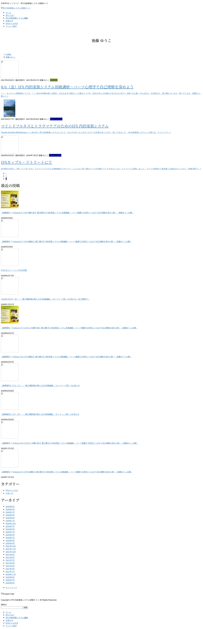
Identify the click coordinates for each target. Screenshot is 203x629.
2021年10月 (11, 551)
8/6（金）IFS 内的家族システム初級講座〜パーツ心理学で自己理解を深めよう (67, 86)
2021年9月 (10, 554)
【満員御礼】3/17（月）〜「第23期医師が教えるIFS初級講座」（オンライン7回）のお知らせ (40, 414)
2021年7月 (10, 560)
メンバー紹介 (11, 625)
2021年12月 (11, 546)
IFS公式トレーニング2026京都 (14, 270)
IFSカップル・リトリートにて (26, 162)
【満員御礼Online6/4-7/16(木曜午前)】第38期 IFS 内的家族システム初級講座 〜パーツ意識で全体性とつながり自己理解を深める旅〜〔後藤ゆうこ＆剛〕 (67, 212)
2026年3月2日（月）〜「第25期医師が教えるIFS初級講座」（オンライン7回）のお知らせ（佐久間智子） (45, 299)
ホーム (8, 612)
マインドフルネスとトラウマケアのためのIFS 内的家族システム (55, 125)
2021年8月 (10, 557)
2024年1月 (10, 532)
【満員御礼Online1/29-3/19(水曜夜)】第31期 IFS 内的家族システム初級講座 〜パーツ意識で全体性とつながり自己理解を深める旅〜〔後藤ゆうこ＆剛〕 (66, 471)
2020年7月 (10, 580)
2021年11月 (11, 549)
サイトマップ (11, 587)
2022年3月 (10, 543)
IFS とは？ (10, 615)
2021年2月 (10, 568)
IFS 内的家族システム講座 (17, 617)
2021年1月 (10, 571)
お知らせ (54, 80)
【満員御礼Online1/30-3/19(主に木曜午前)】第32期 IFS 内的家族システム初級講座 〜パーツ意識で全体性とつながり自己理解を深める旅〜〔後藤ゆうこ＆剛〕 (69, 443)
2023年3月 (10, 534)
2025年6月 (10, 515)
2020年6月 (10, 582)
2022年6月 (10, 540)
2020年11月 (11, 574)
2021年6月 (10, 563)
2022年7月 (10, 537)
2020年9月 (10, 577)
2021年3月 (10, 565)
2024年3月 (10, 529)
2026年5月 (10, 506)
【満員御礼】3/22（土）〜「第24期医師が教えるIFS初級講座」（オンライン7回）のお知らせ (40, 385)
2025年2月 (10, 517)
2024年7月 (10, 526)
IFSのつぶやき (56, 119)
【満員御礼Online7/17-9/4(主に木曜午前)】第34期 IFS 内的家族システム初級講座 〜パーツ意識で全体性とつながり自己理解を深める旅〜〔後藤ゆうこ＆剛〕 (69, 327)
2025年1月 (10, 520)
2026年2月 (10, 509)
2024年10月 (11, 523)
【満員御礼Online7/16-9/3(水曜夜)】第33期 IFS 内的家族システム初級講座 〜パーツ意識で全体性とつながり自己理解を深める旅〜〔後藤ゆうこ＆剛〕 (66, 356)
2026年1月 (10, 512)
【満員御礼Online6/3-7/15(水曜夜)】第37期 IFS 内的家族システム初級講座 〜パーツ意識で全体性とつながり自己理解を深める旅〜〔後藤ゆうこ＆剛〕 (66, 241)
